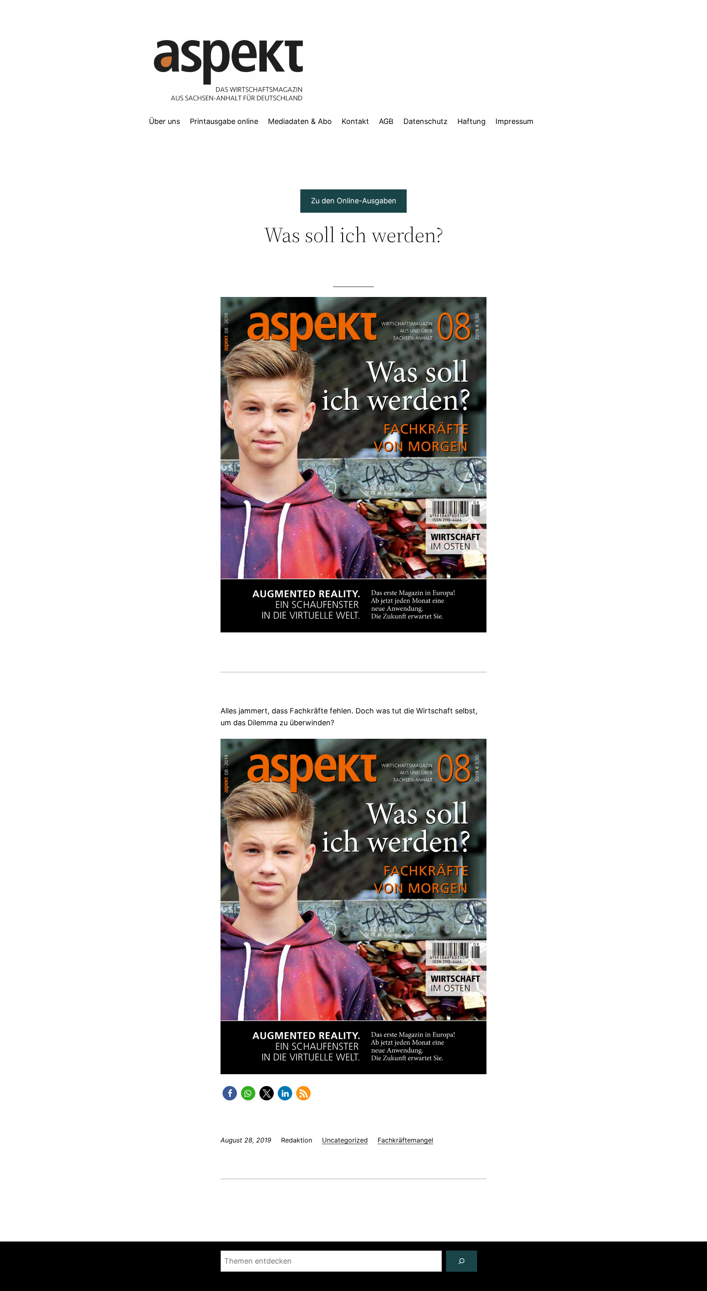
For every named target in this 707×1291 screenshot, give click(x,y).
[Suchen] (461, 1261)
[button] (230, 1093)
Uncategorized (345, 1140)
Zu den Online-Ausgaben (353, 200)
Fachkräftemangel (405, 1140)
